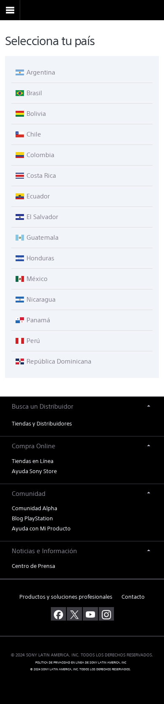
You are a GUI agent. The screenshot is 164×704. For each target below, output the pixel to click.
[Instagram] (106, 614)
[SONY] (82, 10)
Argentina (40, 72)
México (36, 279)
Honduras (39, 258)
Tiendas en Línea (32, 461)
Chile (33, 134)
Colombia (39, 155)
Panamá (37, 320)
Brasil (33, 93)
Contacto (133, 596)
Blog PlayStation (32, 518)
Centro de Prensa (33, 566)
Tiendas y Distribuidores (42, 423)
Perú (32, 341)
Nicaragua (40, 299)
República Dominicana (58, 361)
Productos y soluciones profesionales (65, 596)
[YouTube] (90, 614)
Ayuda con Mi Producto (41, 528)
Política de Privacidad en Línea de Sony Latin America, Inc (80, 662)
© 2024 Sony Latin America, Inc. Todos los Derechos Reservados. (80, 669)
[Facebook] (58, 614)
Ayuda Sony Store (34, 471)
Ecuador (37, 196)
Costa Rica (40, 175)
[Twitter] (74, 614)
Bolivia (35, 114)
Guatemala (41, 237)
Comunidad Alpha (34, 508)
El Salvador (41, 217)
